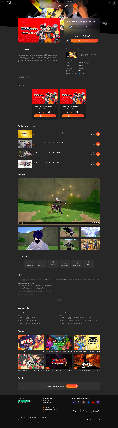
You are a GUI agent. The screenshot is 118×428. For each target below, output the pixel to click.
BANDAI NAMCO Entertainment (85, 67)
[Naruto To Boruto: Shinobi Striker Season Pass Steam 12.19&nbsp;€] (25, 164)
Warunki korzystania (47, 398)
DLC (23, 77)
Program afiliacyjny (47, 402)
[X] (79, 402)
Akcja (79, 70)
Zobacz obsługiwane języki (84, 62)
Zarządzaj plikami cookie (23, 419)
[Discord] (74, 402)
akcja (27, 77)
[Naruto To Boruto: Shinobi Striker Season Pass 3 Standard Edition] (73, 101)
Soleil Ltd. (80, 65)
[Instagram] (84, 402)
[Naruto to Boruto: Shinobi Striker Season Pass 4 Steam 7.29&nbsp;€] (25, 144)
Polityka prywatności (47, 400)
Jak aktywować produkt (83, 63)
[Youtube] (93, 402)
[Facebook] (88, 402)
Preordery (53, 1)
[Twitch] (98, 402)
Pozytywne (80, 73)
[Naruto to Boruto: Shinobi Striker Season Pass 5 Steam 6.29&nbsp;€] (25, 134)
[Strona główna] (6, 3)
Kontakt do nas (46, 404)
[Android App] (86, 411)
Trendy (47, 1)
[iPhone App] (76, 411)
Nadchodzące (60, 1)
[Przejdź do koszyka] (109, 2)
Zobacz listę (81, 60)
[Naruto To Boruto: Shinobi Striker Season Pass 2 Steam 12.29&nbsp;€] (25, 154)
